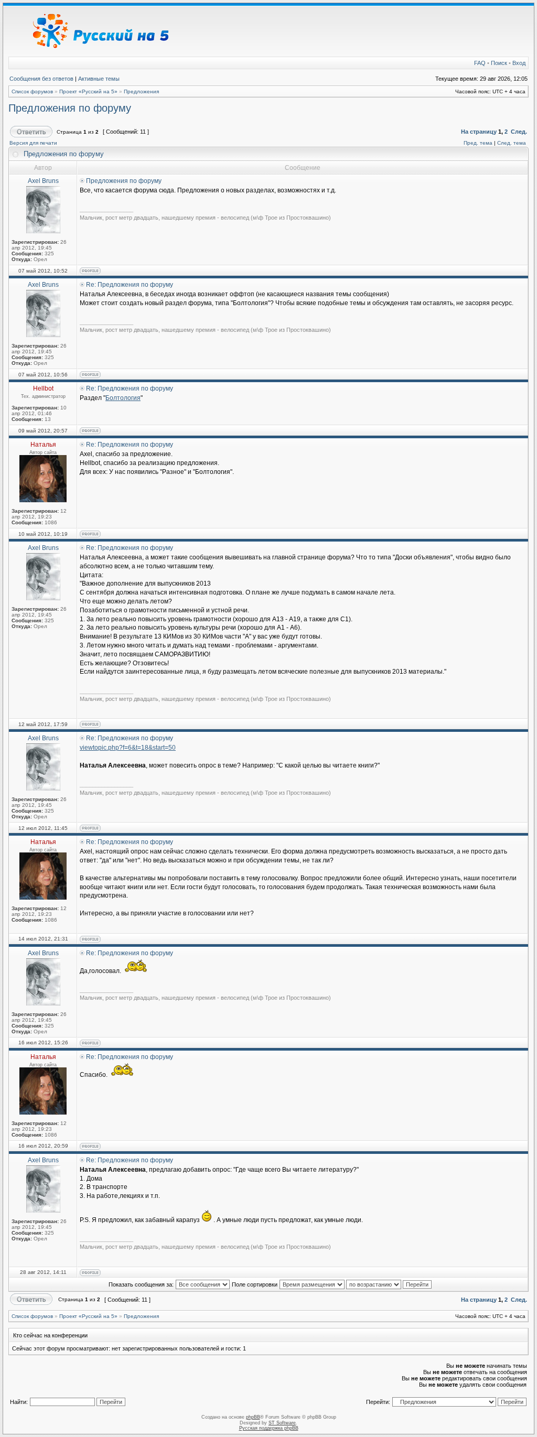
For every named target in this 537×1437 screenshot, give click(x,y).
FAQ (480, 63)
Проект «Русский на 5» (88, 91)
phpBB (253, 1417)
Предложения (141, 91)
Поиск (499, 63)
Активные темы (99, 78)
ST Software (282, 1422)
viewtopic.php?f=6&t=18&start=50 (128, 747)
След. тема (511, 143)
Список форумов (32, 91)
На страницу (479, 131)
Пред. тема (478, 143)
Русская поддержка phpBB (268, 1428)
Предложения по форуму (69, 108)
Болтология (123, 398)
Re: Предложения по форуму (129, 284)
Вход (518, 63)
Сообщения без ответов (41, 78)
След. (519, 131)
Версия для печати (33, 143)
